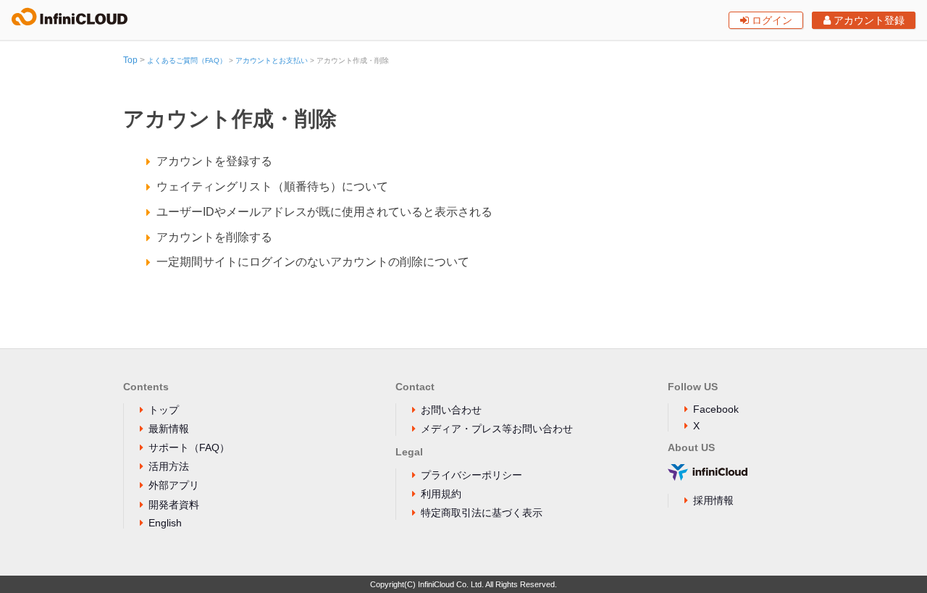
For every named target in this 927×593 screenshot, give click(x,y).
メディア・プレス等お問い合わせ (497, 428)
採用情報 (713, 500)
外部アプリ (173, 485)
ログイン (770, 20)
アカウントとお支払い (271, 60)
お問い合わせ (451, 410)
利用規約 (441, 494)
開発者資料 (173, 504)
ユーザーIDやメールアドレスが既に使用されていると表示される (324, 212)
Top (130, 60)
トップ (163, 410)
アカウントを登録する (214, 161)
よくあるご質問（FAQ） (187, 60)
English (165, 523)
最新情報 (168, 428)
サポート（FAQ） (189, 447)
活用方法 (168, 466)
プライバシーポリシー (471, 475)
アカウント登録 (868, 20)
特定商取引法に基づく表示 (481, 512)
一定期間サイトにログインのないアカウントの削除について (312, 262)
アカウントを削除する (214, 237)
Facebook (716, 409)
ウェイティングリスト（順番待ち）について (272, 186)
